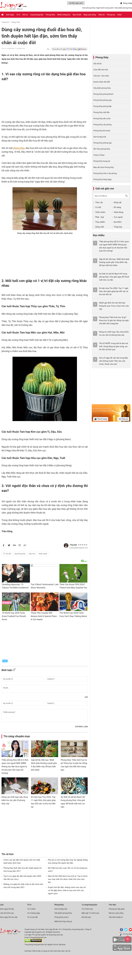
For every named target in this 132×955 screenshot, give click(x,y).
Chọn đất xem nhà (100, 70)
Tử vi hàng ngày (33, 913)
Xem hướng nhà (99, 137)
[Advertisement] (40, 100)
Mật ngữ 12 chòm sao (90, 913)
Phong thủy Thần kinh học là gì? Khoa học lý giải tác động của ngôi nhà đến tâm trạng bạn (114, 320)
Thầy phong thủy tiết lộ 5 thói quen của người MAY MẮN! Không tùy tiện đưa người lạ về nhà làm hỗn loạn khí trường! (15, 766)
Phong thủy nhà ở (61, 917)
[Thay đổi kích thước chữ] (48, 49)
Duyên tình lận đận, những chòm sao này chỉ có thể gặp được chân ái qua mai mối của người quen (67, 890)
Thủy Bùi (73, 545)
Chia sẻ (124, 419)
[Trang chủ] (2, 15)
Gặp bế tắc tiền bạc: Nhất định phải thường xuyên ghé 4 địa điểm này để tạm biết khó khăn (114, 262)
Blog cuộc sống (90, 15)
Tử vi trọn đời (32, 917)
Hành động (118, 212)
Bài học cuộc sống (116, 913)
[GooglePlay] (122, 942)
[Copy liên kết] (25, 545)
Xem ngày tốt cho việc (9, 917)
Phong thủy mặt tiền (101, 112)
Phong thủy (50, 15)
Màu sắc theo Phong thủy (103, 167)
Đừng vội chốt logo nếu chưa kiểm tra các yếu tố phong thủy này (15, 800)
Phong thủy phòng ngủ (102, 100)
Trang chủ (5, 22)
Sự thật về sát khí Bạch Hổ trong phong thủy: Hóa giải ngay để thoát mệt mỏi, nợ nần (114, 277)
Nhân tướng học (63, 15)
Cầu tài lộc (97, 64)
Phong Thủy (15, 22)
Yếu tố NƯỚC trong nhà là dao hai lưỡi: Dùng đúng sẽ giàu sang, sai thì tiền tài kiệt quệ (113, 346)
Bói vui (25, 15)
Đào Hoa (32, 554)
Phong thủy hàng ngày (102, 179)
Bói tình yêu (86, 917)
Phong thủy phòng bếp (102, 106)
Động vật (117, 202)
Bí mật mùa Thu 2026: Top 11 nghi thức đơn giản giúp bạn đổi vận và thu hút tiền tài (113, 291)
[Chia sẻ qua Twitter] (9, 545)
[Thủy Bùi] (66, 545)
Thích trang (102, 419)
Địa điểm (118, 222)
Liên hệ (67, 951)
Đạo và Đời (77, 15)
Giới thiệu (27, 951)
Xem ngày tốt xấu (7, 909)
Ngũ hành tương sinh (105, 8)
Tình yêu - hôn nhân (101, 76)
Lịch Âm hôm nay (7, 913)
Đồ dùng (117, 207)
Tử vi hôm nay (87, 909)
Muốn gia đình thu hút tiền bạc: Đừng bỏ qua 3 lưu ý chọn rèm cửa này (114, 306)
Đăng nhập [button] (127, 3)
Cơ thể (98, 207)
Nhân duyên (43, 554)
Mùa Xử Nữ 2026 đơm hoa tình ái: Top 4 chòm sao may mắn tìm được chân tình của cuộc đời (68, 879)
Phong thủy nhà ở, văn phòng (105, 173)
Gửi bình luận (81, 727)
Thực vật (99, 202)
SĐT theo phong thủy (101, 149)
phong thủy (18, 148)
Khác (119, 15)
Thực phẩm (100, 222)
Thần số (101, 15)
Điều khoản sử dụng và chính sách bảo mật (48, 951)
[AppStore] (122, 950)
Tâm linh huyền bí (116, 917)
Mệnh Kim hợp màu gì (63, 921)
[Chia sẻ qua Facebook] (4, 545)
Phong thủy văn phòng (102, 125)
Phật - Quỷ (99, 217)
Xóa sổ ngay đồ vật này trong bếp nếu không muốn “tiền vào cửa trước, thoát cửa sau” (113, 361)
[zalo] (14, 545)
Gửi (86, 697)
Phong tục (111, 15)
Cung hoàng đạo (36, 15)
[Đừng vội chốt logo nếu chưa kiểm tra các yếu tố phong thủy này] (15, 785)
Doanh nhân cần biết (101, 82)
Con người (118, 217)
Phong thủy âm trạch (101, 131)
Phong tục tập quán (117, 909)
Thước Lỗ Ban (99, 155)
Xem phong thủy (88, 8)
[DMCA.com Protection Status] (33, 942)
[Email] (20, 545)
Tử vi (18, 15)
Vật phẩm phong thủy (123, 8)
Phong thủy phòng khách (103, 94)
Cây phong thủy (19, 554)
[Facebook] (121, 931)
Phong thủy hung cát (101, 161)
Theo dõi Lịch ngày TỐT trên (62, 49)
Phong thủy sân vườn (101, 118)
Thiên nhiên (100, 212)
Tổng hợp (118, 227)
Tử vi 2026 (31, 909)
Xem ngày (10, 15)
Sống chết (99, 227)
